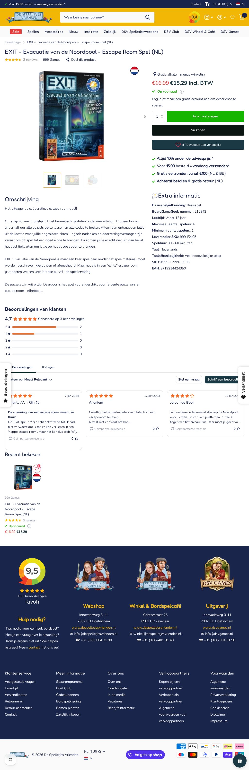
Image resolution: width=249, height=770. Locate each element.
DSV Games (230, 31)
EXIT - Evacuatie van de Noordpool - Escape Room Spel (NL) (22, 509)
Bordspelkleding (68, 701)
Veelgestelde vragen (20, 681)
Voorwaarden (222, 673)
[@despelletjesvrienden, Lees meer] (208, 17)
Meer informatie (70, 673)
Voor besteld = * (193, 165)
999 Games (51, 59)
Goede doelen (118, 688)
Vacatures (115, 701)
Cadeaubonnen (67, 694)
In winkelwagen (205, 116)
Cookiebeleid (220, 708)
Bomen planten (67, 708)
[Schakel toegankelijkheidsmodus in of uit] (207, 4)
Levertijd (11, 688)
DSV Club (63, 688)
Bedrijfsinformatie (121, 708)
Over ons (116, 673)
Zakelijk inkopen (68, 714)
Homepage (13, 42)
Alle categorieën (33, 31)
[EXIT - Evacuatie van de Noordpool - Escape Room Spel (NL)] (23, 477)
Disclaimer (218, 714)
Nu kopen (198, 130)
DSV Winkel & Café (200, 31)
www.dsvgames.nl (217, 627)
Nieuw (74, 31)
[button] (145, 117)
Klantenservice (18, 673)
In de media (116, 694)
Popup (182, 91)
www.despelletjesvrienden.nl (94, 627)
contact (34, 647)
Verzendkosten (16, 694)
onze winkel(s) (194, 74)
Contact (196, 4)
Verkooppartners (174, 673)
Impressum (218, 721)
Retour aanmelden (19, 708)
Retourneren (14, 701)
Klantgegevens (221, 701)
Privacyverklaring (223, 694)
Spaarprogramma (69, 681)
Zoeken (147, 17)
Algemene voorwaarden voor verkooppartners (173, 714)
